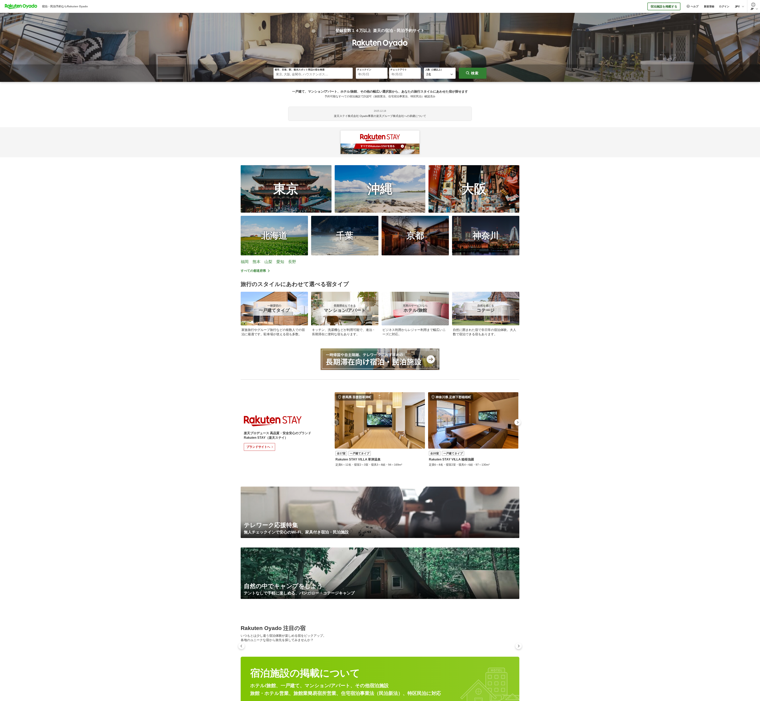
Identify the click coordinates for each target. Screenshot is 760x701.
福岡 (245, 262)
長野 (292, 262)
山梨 (268, 262)
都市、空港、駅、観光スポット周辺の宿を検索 (300, 69)
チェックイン (364, 69)
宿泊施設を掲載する (664, 6)
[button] (335, 422)
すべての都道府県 (253, 270)
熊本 (256, 262)
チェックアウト (398, 69)
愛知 (280, 262)
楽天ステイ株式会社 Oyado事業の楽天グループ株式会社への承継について (380, 115)
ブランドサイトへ (258, 446)
